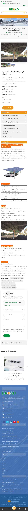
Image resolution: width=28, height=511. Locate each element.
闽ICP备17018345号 (18, 497)
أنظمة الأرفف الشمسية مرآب (17, 278)
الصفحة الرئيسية (5, 458)
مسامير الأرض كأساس (6, 451)
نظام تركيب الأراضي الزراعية (8, 482)
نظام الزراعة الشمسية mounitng (10, 121)
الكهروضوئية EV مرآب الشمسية (9, 285)
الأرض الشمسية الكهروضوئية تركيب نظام (11, 342)
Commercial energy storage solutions (16, 506)
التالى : (21, 342)
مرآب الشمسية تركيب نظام (9, 125)
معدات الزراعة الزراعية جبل (8, 448)
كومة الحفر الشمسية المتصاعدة (8, 428)
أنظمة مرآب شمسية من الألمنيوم (9, 287)
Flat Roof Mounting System (11, 504)
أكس (3, 473)
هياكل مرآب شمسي (18, 280)
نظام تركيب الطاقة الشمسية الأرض (10, 118)
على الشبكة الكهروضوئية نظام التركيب (10, 441)
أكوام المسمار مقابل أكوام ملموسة (9, 436)
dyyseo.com (14, 499)
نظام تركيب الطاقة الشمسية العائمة (10, 128)
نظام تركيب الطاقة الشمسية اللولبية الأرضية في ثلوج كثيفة (13, 485)
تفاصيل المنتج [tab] (5, 142)
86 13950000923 (8, 408)
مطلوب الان (7, 107)
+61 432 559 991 (8, 417)
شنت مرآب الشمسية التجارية (8, 282)
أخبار (3, 465)
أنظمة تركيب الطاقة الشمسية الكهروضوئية (11, 438)
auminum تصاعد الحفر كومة (8, 433)
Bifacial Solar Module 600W (13, 502)
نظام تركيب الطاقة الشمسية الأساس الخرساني (12, 489)
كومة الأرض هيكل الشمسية (8, 431)
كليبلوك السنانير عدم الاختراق (8, 491)
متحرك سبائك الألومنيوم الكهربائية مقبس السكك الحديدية (14, 374)
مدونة (3, 468)
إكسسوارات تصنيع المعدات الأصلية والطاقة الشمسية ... (12, 132)
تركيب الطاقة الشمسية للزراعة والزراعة (10, 446)
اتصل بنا (4, 463)
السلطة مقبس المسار (7, 136)
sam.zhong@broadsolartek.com (12, 3)
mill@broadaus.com (9, 414)
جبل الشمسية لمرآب (7, 280)
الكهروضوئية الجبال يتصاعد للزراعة (9, 443)
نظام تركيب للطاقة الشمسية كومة (9, 479)
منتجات (3, 460)
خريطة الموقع (5, 470)
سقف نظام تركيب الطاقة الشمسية (10, 115)
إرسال (6, 335)
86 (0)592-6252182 (7, 1)
